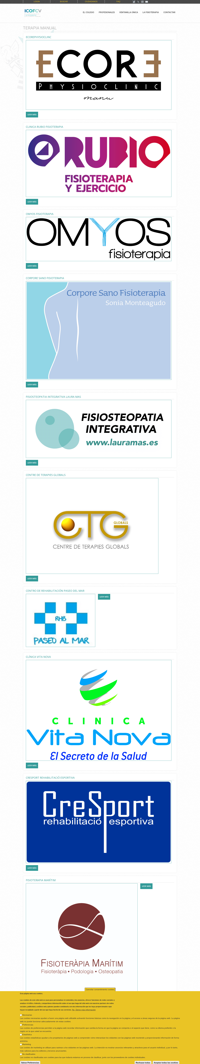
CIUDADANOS (91, 1)
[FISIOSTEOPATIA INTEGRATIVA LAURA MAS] (98, 429)
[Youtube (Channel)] (146, 2)
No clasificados (28, 1052)
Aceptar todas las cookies (166, 1060)
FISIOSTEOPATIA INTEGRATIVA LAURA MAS (53, 397)
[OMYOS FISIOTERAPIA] (98, 239)
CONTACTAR (169, 12)
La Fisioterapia (151, 12)
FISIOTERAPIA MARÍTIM (41, 880)
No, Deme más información (84, 1007)
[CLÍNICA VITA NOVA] (98, 710)
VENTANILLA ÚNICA (128, 12)
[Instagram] (142, 2)
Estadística (27, 1032)
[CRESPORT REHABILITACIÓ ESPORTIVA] (98, 822)
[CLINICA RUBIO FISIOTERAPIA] (98, 163)
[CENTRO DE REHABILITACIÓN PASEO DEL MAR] (60, 620)
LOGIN (37, 1)
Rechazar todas (143, 1060)
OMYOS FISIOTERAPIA (39, 214)
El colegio (88, 12)
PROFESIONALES (107, 12)
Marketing (26, 1042)
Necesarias (27, 1013)
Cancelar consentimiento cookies (100, 987)
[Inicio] (42, 13)
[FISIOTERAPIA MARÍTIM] (82, 939)
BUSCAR (64, 1)
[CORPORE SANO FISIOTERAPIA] (98, 330)
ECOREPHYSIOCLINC (38, 37)
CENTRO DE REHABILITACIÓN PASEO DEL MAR (55, 591)
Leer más (32, 114)
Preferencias (27, 1022)
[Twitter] (138, 2)
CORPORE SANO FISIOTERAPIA (45, 278)
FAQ (118, 1)
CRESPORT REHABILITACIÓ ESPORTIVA (50, 777)
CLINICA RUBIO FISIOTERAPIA (44, 127)
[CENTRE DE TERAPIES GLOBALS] (92, 526)
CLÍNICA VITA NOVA (38, 657)
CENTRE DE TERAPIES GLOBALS (46, 475)
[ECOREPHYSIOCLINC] (98, 75)
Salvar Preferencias (30, 1060)
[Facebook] (134, 2)
